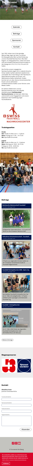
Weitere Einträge (7, 340)
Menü (29, 2)
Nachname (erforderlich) (7, 402)
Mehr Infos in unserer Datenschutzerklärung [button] (14, 460)
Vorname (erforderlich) (6, 396)
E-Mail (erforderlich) (6, 408)
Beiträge (16, 34)
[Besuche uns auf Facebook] (13, 443)
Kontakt (16, 47)
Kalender (16, 27)
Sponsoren (16, 40)
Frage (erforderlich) (5, 414)
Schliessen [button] (6, 463)
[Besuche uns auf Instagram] (16, 443)
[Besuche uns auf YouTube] (19, 443)
